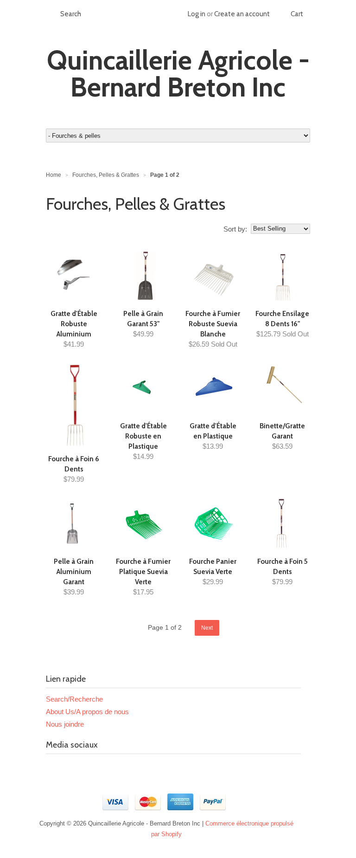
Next (207, 628)
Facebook (53, 767)
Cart (297, 14)
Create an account (242, 14)
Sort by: (235, 229)
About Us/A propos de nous (87, 712)
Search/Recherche (74, 699)
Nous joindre (65, 724)
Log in (196, 14)
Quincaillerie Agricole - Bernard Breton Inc (178, 74)
